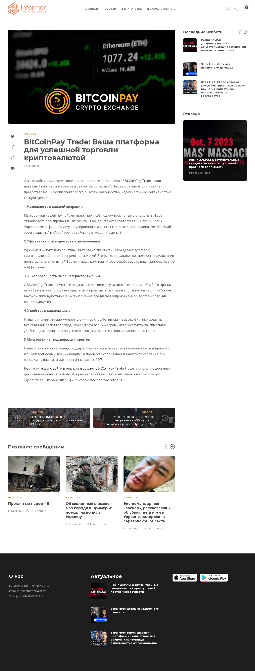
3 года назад (73, 523)
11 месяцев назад (199, 172)
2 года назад (31, 165)
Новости (109, 8)
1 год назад (15, 510)
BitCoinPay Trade (138, 181)
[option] (34, 483)
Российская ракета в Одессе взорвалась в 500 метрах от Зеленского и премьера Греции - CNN (127, 420)
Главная (91, 8)
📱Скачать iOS (131, 8)
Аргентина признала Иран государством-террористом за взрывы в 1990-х (55, 420)
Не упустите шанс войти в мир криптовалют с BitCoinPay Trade (74, 368)
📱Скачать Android (161, 8)
